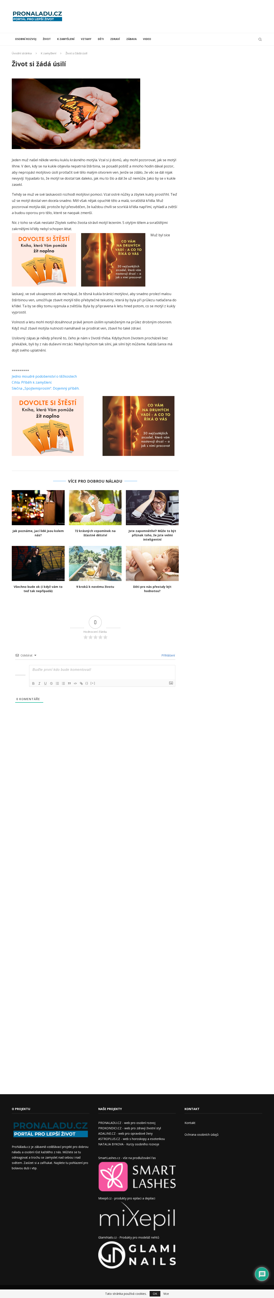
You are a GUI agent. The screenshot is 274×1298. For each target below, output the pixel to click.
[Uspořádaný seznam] (57, 683)
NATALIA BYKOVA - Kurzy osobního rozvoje (128, 1144)
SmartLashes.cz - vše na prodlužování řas (127, 1158)
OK (155, 1294)
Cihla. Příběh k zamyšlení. (32, 382)
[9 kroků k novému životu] (95, 563)
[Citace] (69, 683)
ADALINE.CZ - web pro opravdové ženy (125, 1133)
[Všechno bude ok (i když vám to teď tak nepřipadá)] (38, 563)
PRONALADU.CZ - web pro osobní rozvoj (126, 1123)
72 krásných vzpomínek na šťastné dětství (95, 533)
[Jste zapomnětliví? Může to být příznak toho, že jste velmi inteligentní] (152, 507)
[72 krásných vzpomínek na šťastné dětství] (95, 507)
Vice (166, 1293)
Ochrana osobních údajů (202, 1134)
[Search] (260, 39)
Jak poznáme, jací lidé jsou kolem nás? (38, 533)
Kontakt (190, 1123)
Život (47, 39)
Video (147, 39)
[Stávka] (51, 683)
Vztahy (86, 39)
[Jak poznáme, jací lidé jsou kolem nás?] (38, 507)
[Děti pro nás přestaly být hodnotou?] (152, 563)
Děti (101, 39)
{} (86, 683)
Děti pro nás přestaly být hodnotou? (152, 589)
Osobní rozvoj (25, 39)
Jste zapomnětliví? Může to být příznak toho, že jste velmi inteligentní (152, 535)
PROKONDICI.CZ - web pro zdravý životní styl (129, 1128)
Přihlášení (168, 655)
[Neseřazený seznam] (63, 683)
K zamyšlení (65, 39)
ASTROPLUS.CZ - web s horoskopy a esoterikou (131, 1139)
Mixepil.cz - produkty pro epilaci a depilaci (126, 1198)
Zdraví (115, 39)
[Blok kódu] (75, 683)
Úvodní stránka (22, 53)
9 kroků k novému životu (95, 587)
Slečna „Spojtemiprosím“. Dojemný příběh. (45, 388)
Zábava (131, 39)
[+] (93, 683)
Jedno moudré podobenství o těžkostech (44, 376)
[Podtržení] (45, 683)
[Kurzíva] (39, 683)
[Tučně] (33, 683)
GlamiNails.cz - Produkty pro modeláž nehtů (128, 1237)
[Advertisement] (184, 16)
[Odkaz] (81, 683)
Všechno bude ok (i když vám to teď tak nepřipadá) (38, 589)
